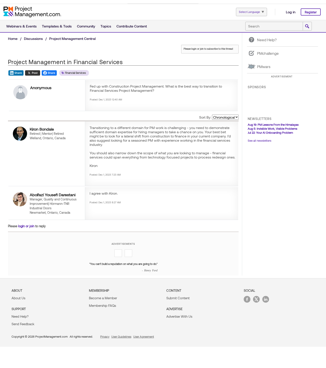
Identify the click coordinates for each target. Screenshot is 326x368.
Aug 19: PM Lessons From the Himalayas (273, 124)
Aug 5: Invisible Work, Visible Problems (272, 128)
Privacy (104, 336)
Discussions (33, 38)
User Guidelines (121, 336)
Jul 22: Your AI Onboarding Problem (270, 132)
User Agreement (143, 336)
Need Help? (20, 316)
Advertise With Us (179, 316)
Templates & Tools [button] (57, 26)
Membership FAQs (102, 305)
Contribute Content (131, 26)
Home (13, 38)
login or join (26, 226)
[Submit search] (307, 26)
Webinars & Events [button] (21, 26)
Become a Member (103, 298)
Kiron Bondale (42, 129)
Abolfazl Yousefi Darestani (52, 194)
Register (311, 12)
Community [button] (86, 26)
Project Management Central (72, 38)
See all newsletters (259, 140)
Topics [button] (105, 26)
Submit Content (178, 298)
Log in (290, 12)
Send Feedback (23, 324)
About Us (18, 298)
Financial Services (75, 72)
